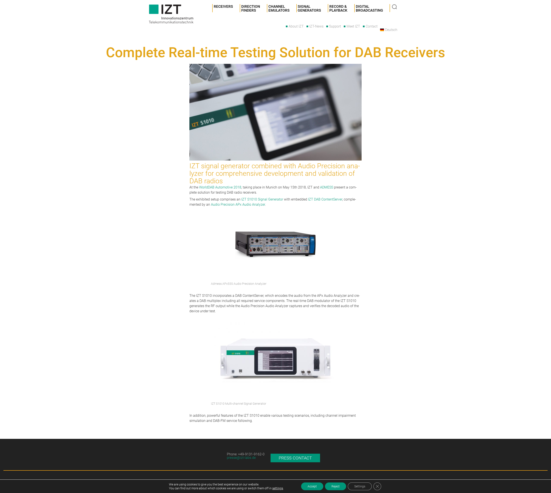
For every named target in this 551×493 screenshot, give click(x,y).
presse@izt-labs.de (241, 458)
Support (335, 26)
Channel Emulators (278, 8)
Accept (312, 486)
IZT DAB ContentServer (325, 199)
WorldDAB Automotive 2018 (220, 187)
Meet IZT (353, 26)
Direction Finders (250, 8)
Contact (372, 26)
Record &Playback (338, 8)
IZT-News (316, 26)
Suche (395, 7)
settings (277, 488)
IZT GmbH (171, 13)
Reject (335, 486)
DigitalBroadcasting (369, 8)
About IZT (296, 26)
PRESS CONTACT (295, 458)
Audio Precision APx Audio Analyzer (238, 204)
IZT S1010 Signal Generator (262, 199)
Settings (359, 486)
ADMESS (326, 187)
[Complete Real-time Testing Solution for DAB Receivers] (275, 112)
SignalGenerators (309, 8)
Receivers (223, 6)
